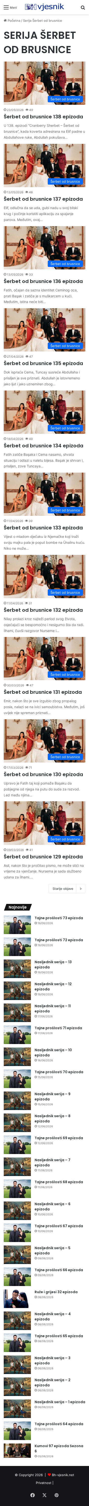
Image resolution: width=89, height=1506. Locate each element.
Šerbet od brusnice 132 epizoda (43, 610)
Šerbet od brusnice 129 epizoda (43, 856)
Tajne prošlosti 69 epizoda (59, 1137)
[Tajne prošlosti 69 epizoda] (17, 1144)
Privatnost (43, 1483)
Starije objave (63, 889)
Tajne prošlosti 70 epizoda (59, 1071)
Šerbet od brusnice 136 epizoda (43, 281)
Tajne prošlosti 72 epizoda (59, 940)
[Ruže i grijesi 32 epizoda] (17, 1298)
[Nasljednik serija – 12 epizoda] (17, 991)
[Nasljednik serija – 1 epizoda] (17, 1408)
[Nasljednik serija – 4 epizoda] (17, 1320)
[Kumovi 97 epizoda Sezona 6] (17, 1450)
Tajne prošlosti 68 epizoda (59, 1181)
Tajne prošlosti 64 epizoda (59, 1423)
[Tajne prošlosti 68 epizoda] (17, 1188)
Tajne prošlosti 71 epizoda (58, 1028)
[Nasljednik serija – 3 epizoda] (17, 1364)
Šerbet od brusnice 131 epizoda (43, 692)
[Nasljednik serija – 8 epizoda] (17, 1122)
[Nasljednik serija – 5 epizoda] (17, 1254)
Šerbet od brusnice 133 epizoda (43, 527)
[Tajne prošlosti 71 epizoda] (17, 1035)
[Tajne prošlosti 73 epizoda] (17, 925)
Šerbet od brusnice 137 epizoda (43, 199)
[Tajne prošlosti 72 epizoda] (17, 947)
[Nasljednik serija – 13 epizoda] (17, 969)
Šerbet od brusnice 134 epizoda (43, 445)
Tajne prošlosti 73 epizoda (59, 918)
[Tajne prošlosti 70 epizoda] (17, 1078)
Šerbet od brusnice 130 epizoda (43, 774)
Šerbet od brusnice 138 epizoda (43, 116)
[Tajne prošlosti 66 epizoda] (17, 1276)
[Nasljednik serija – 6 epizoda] (17, 1210)
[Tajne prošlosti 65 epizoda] (17, 1342)
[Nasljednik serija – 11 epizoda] (17, 1013)
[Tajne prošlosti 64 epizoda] (17, 1430)
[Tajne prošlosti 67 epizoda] (17, 1232)
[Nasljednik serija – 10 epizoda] (17, 1057)
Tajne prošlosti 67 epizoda (59, 1225)
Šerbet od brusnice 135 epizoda (43, 363)
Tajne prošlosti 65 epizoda (59, 1335)
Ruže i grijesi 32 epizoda (56, 1291)
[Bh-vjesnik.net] (44, 7)
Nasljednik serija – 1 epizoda (60, 1401)
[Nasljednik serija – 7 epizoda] (17, 1166)
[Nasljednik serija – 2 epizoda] (17, 1386)
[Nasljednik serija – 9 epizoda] (17, 1100)
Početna (13, 20)
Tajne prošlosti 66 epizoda (59, 1269)
